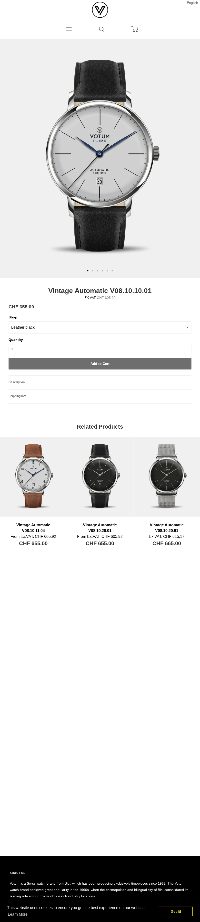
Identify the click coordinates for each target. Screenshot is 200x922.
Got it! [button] (176, 911)
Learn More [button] (18, 914)
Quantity (16, 340)
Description (17, 382)
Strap (13, 317)
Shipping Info (17, 396)
